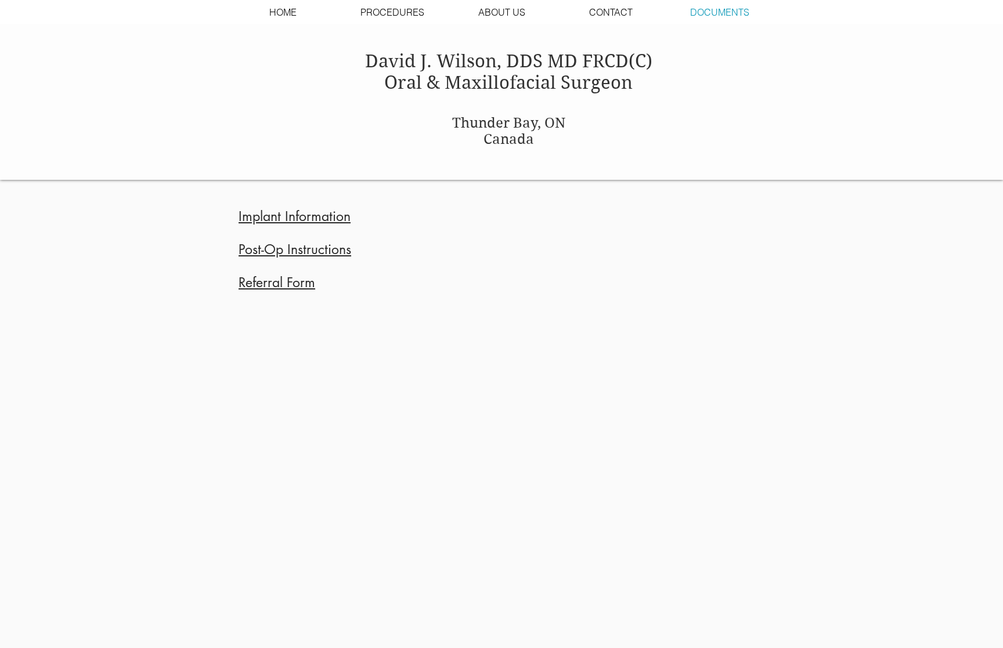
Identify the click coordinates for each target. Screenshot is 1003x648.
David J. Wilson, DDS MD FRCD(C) (508, 61)
